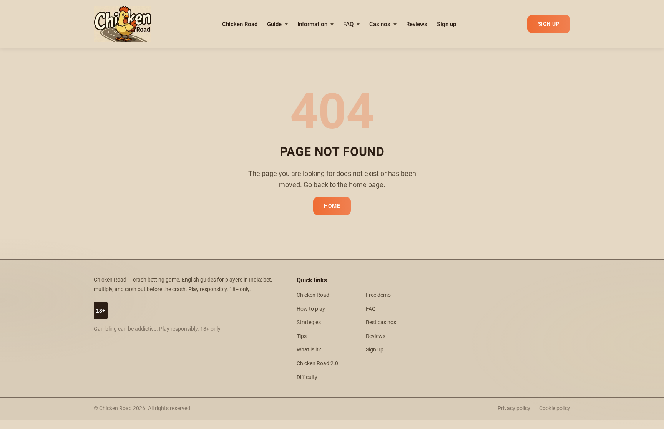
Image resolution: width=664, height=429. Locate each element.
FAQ (348, 24)
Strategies (309, 322)
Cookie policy (554, 408)
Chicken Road (239, 24)
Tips (302, 336)
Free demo (378, 295)
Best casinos (381, 322)
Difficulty (307, 377)
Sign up (446, 24)
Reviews (416, 24)
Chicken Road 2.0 (317, 363)
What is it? (309, 349)
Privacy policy (514, 408)
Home (332, 206)
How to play (311, 309)
